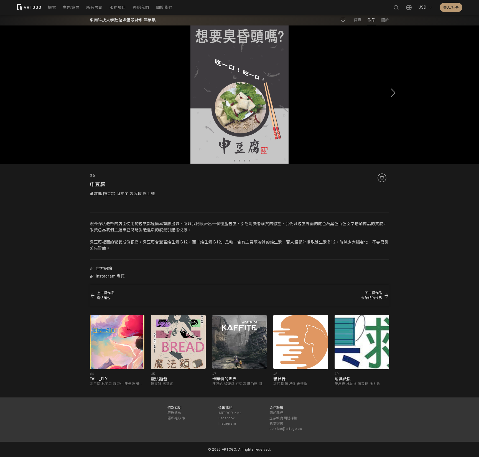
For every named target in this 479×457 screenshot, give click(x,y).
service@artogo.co (285, 429)
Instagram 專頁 (110, 276)
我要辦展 (276, 423)
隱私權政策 (176, 418)
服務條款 (174, 413)
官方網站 (104, 268)
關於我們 (276, 413)
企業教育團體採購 (283, 418)
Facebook (226, 418)
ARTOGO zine (230, 413)
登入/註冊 (451, 8)
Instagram (227, 423)
